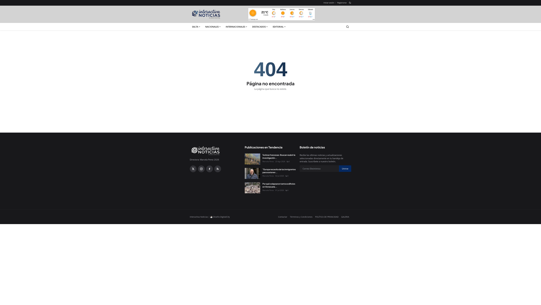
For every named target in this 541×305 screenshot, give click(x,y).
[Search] (347, 26)
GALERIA (345, 216)
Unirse (345, 168)
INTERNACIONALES (235, 26)
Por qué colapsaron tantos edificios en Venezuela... (278, 185)
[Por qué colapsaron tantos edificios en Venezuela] (252, 187)
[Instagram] (201, 168)
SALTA (195, 26)
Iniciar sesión (328, 2)
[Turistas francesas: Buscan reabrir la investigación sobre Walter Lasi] (252, 159)
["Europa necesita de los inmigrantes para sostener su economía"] (252, 173)
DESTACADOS (259, 26)
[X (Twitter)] (193, 168)
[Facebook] (209, 168)
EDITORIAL (278, 26)
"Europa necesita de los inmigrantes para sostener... (279, 171)
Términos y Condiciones (301, 216)
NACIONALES (212, 26)
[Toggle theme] (350, 3)
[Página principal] (206, 14)
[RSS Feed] (217, 168)
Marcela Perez (268, 161)
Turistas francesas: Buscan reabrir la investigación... (278, 156)
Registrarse (342, 2)
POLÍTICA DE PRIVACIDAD (327, 216)
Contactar (282, 216)
